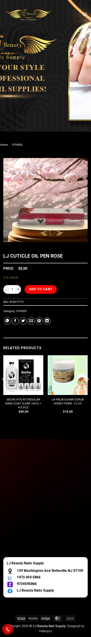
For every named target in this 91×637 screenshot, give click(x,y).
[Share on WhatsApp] (7, 321)
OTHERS (17, 144)
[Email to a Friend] (31, 321)
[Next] (87, 388)
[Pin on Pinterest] (39, 321)
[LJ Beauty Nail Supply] (31, 14)
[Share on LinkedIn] (47, 321)
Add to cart (41, 289)
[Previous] (3, 388)
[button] (85, 14)
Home (4, 144)
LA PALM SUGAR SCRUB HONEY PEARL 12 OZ (68, 401)
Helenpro (45, 631)
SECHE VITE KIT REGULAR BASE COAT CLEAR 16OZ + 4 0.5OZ (23, 403)
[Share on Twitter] (23, 321)
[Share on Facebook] (15, 321)
